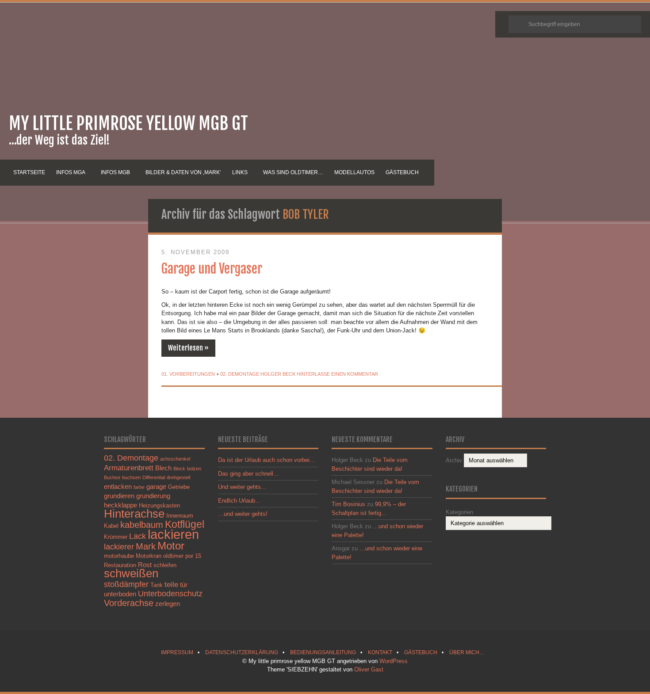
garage (156, 486)
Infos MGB (115, 172)
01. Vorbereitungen (188, 374)
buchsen (131, 477)
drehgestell (178, 477)
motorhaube (119, 556)
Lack (137, 536)
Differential (153, 477)
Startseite (29, 172)
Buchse (112, 477)
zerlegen (167, 603)
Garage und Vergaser (211, 269)
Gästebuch (402, 172)
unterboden (120, 594)
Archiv (454, 460)
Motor (170, 546)
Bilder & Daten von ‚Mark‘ (183, 172)
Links (240, 172)
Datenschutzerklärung (241, 652)
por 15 (193, 556)
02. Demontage (239, 374)
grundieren (119, 496)
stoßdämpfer (126, 584)
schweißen (131, 573)
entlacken (118, 486)
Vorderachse (128, 603)
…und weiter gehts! (243, 514)
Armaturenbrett (128, 467)
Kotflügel (184, 524)
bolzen (194, 468)
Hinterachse (134, 513)
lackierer (119, 546)
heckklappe (120, 505)
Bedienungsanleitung (323, 652)
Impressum (177, 652)
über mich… (467, 652)
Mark (146, 546)
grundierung (153, 496)
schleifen (164, 565)
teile (171, 584)
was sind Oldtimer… (293, 172)
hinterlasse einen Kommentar (337, 374)
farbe (139, 487)
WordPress (393, 661)
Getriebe (179, 487)
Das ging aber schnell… (248, 473)
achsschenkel (175, 458)
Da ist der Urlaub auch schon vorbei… (266, 460)
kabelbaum (141, 525)
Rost (145, 564)
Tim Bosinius (348, 504)
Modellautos (354, 172)
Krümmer (115, 537)
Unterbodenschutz (170, 593)
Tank (156, 585)
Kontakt (380, 652)
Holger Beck (277, 374)
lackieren (173, 534)
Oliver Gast (368, 669)
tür (183, 584)
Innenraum (179, 515)
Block (179, 468)
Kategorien (459, 512)
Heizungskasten (159, 505)
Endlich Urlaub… (239, 500)
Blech (163, 468)
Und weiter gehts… (242, 487)
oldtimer (173, 556)
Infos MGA (70, 172)
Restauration (120, 565)
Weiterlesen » (188, 347)
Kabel (111, 525)
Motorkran (148, 556)
